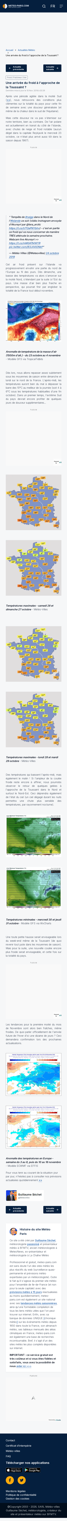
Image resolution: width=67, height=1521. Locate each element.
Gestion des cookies (17, 1498)
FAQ (8, 1456)
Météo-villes (13, 1451)
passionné (33, 1244)
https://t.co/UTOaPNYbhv (24, 228)
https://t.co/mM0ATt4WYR (24, 243)
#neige (29, 217)
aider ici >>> (23, 1366)
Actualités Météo (26, 50)
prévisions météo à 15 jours (26, 1292)
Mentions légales (16, 1491)
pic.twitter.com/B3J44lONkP (26, 246)
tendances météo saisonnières (39, 1303)
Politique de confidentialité (21, 1494)
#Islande (15, 220)
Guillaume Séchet (45, 1240)
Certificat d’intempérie (18, 1445)
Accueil (9, 50)
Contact (10, 1440)
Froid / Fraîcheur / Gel (16, 77)
